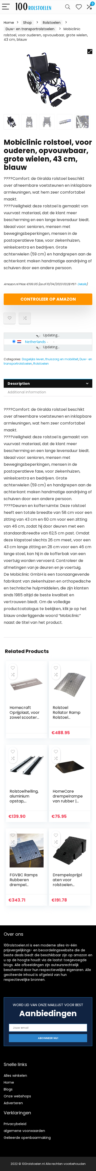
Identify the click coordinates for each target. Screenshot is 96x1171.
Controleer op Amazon (48, 299)
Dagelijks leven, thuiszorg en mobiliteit (50, 359)
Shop (27, 22)
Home (9, 22)
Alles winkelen (15, 1075)
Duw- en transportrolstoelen (30, 29)
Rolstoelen (52, 22)
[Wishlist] (79, 7)
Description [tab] (19, 383)
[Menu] (6, 6)
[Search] (68, 6)
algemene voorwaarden (24, 1130)
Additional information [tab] (27, 392)
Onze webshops (17, 1096)
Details (82, 284)
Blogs (8, 1089)
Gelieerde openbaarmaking (27, 1137)
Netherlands (35, 341)
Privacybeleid (15, 1123)
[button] (89, 51)
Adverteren (13, 1103)
